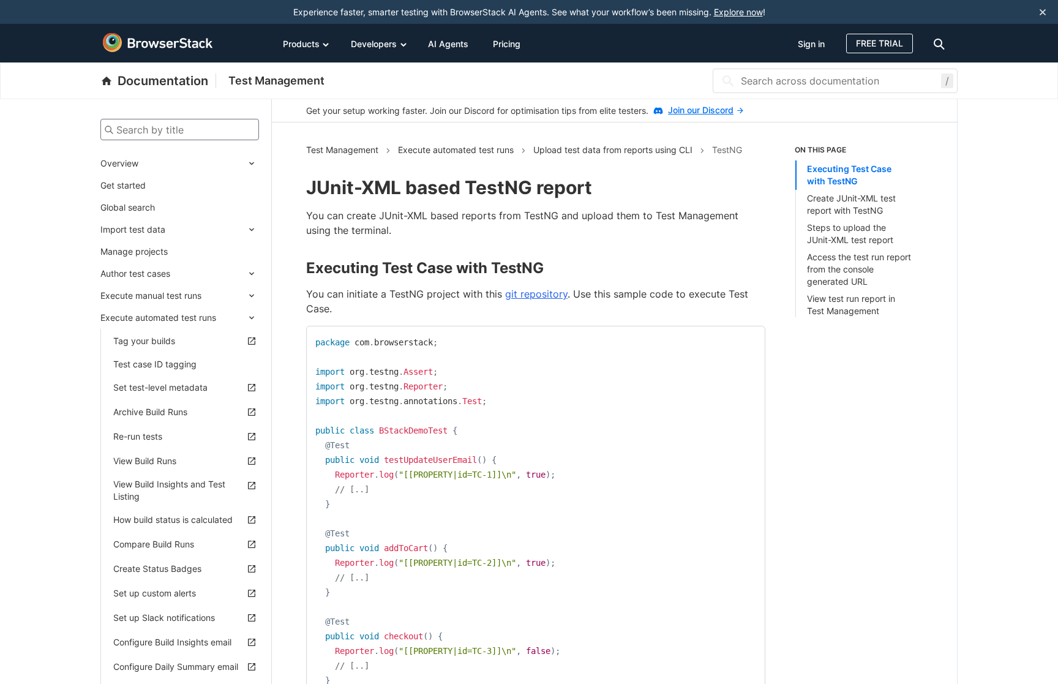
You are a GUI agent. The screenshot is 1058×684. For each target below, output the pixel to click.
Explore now (738, 12)
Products (301, 44)
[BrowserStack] (158, 43)
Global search (127, 207)
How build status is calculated (173, 519)
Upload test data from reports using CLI (612, 150)
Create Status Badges (157, 568)
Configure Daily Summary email (175, 666)
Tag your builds (144, 341)
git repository (536, 294)
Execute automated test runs (158, 317)
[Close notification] (1043, 12)
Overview (119, 163)
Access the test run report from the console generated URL (859, 269)
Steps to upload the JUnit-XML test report (850, 233)
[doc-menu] (941, 43)
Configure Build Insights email (172, 642)
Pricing (506, 44)
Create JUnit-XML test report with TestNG (851, 204)
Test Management (276, 80)
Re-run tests (137, 436)
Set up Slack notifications (164, 617)
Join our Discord (700, 110)
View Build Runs (144, 461)
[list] (859, 231)
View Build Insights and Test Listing (169, 490)
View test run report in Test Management (851, 304)
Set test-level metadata (160, 387)
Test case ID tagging (155, 364)
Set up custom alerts (154, 593)
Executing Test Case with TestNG (849, 174)
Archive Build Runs (150, 412)
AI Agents (448, 44)
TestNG (727, 150)
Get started (123, 185)
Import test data (132, 229)
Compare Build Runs (153, 544)
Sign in (811, 44)
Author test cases (135, 273)
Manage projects (134, 251)
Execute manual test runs (150, 295)
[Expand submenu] (198, 163)
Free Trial (879, 43)
